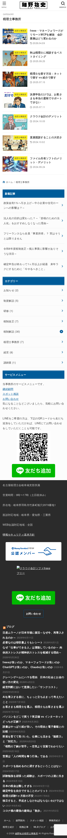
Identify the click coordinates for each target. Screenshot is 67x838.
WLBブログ (39, 826)
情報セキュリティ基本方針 (19, 534)
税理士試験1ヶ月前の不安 (18, 795)
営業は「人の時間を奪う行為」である (25, 756)
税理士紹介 (8, 826)
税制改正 (11, 321)
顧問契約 (20, 820)
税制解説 (12, 331)
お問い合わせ (11, 399)
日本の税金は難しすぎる (17, 786)
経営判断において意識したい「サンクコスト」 (31, 687)
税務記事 (23, 826)
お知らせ (11, 290)
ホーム (9, 181)
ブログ (10, 626)
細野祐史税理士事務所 (26, 833)
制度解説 (11, 300)
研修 (8, 311)
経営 (8, 352)
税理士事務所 (14, 342)
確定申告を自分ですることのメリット (25, 790)
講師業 (10, 362)
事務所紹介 (54, 820)
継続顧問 (8, 389)
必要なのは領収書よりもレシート (23, 642)
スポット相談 (11, 394)
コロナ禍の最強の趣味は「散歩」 (23, 810)
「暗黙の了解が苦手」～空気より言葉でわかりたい (33, 746)
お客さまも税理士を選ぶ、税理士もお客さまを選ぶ (33, 706)
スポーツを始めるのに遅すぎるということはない (32, 766)
